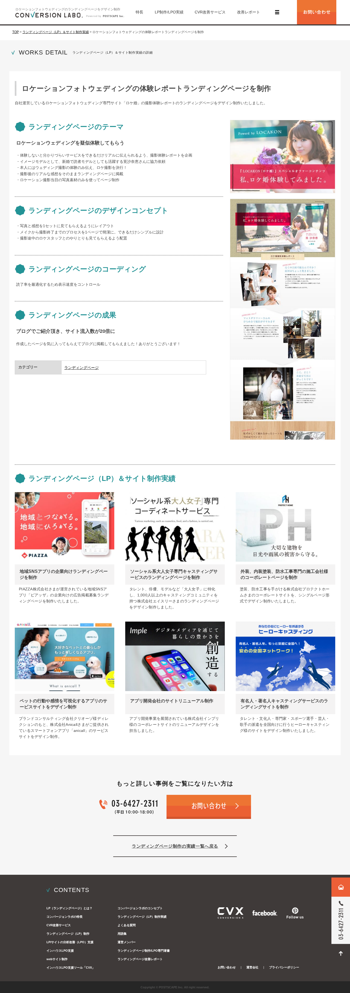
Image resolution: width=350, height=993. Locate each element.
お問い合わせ (227, 967)
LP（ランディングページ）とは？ (69, 908)
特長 (139, 12)
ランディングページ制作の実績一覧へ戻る (175, 846)
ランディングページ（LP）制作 (67, 933)
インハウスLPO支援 (60, 950)
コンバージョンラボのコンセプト (140, 908)
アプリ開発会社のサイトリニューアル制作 (171, 700)
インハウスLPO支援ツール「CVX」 (70, 967)
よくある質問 (127, 925)
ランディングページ (81, 367)
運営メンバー (127, 942)
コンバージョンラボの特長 (64, 916)
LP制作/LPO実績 (169, 12)
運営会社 (252, 967)
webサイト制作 (57, 959)
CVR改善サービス (210, 12)
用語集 (122, 933)
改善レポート (248, 12)
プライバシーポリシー (284, 967)
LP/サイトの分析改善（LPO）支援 (70, 942)
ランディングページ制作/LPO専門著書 (144, 950)
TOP (15, 32)
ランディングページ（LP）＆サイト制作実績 (55, 32)
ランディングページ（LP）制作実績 (142, 916)
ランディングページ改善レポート (140, 959)
